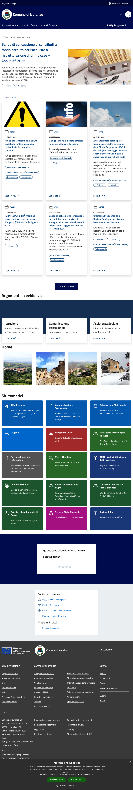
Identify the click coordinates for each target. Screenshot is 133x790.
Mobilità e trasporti (42, 706)
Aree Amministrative (11, 678)
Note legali (72, 729)
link (91, 774)
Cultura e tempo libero (44, 678)
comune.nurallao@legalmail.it (15, 754)
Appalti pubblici (41, 692)
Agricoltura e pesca (75, 701)
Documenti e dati (9, 701)
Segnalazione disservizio (45, 724)
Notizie (12, 132)
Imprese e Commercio (43, 687)
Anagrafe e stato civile (44, 673)
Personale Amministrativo (13, 696)
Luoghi (103, 695)
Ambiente (71, 687)
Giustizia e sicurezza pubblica (80, 678)
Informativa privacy (75, 724)
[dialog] (66, 774)
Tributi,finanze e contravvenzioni (81, 682)
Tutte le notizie (65, 286)
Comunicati (105, 678)
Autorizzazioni (73, 696)
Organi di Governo (10, 673)
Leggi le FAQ (39, 729)
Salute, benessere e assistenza (80, 692)
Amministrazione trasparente (80, 720)
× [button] (130, 762)
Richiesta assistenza (43, 734)
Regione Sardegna (10, 3)
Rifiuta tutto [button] (77, 780)
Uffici (4, 682)
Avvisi (9, 37)
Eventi (102, 700)
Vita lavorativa (40, 682)
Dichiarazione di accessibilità (79, 734)
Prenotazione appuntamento (46, 720)
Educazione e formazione (78, 673)
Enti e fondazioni (9, 687)
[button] (66, 785)
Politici (5, 692)
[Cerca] (128, 14)
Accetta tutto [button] (56, 780)
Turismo (37, 701)
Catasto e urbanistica (43, 696)
